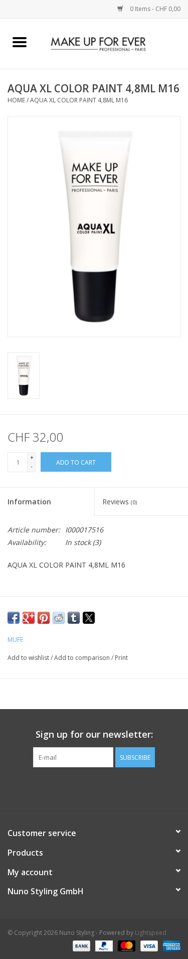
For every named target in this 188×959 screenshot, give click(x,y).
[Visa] (148, 945)
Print (121, 657)
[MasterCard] (125, 945)
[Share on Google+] (29, 618)
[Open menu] (19, 42)
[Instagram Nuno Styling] (121, 788)
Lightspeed (150, 932)
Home (16, 100)
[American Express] (169, 945)
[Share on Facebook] (14, 618)
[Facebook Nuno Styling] (67, 788)
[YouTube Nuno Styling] (103, 788)
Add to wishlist (29, 657)
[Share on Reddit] (59, 618)
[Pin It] (44, 618)
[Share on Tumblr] (74, 618)
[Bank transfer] (80, 945)
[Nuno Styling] (114, 43)
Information (29, 501)
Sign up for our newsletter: (94, 734)
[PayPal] (103, 945)
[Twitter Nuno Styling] (85, 788)
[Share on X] (89, 618)
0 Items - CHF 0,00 (154, 9)
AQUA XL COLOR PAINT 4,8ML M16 (79, 100)
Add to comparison (82, 657)
